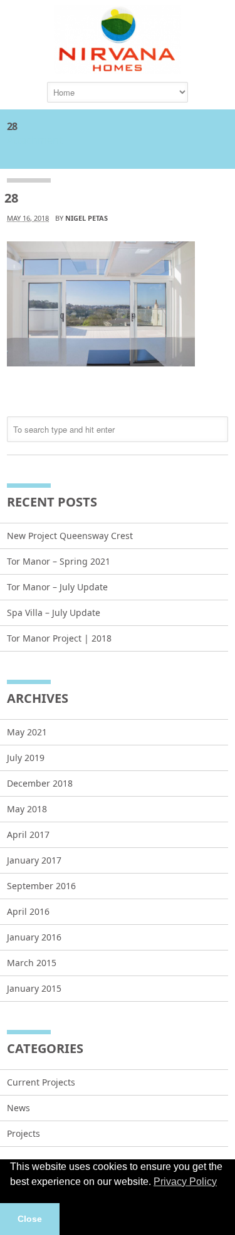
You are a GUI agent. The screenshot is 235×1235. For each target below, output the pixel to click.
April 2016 (28, 911)
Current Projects (41, 1082)
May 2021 (27, 732)
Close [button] (30, 1219)
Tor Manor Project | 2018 (59, 638)
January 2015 (34, 988)
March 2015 (31, 963)
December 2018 (40, 783)
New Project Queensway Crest (70, 536)
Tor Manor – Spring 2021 (58, 561)
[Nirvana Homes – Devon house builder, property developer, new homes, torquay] (118, 67)
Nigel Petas (86, 218)
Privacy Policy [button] (185, 1181)
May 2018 (27, 809)
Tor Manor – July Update (57, 587)
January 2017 (34, 860)
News (18, 1108)
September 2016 (41, 886)
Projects (23, 1133)
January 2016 (34, 937)
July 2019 (25, 758)
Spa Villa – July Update (53, 612)
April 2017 (28, 834)
